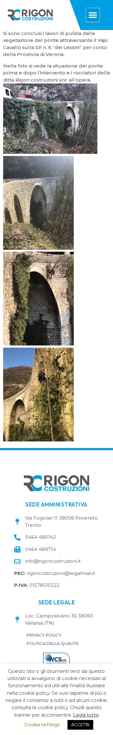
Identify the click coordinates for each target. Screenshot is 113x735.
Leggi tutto (86, 715)
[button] (93, 15)
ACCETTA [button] (80, 724)
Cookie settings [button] (42, 725)
